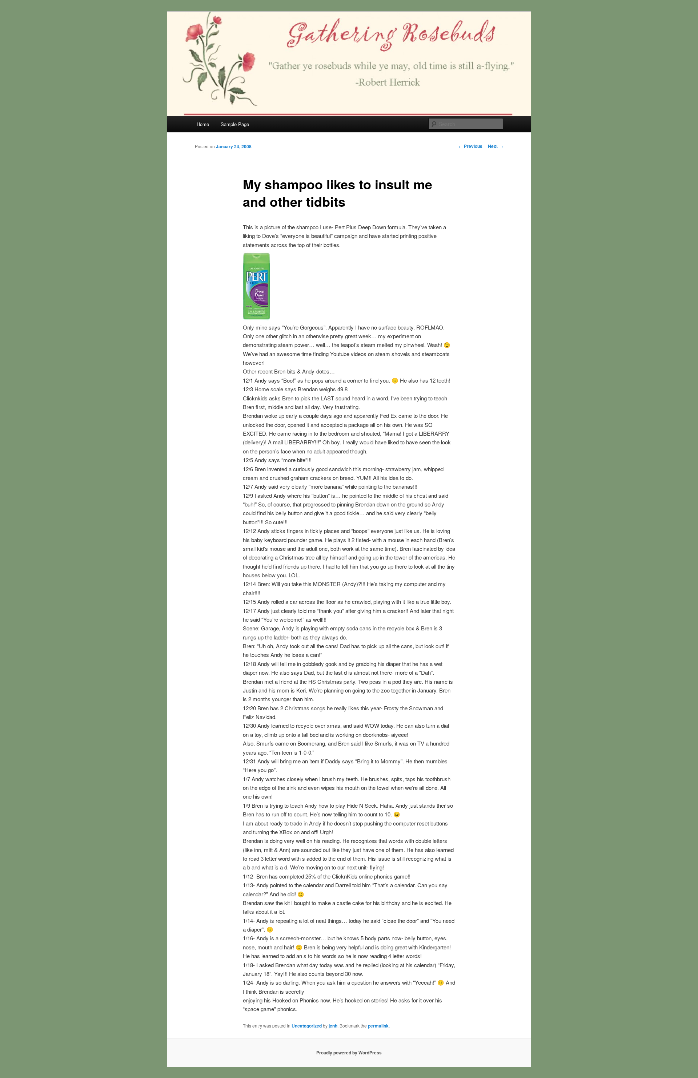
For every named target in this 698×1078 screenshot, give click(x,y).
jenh (333, 1025)
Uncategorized (307, 1025)
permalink (378, 1025)
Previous (470, 146)
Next (495, 146)
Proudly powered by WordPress (349, 1052)
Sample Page (235, 124)
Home (203, 124)
